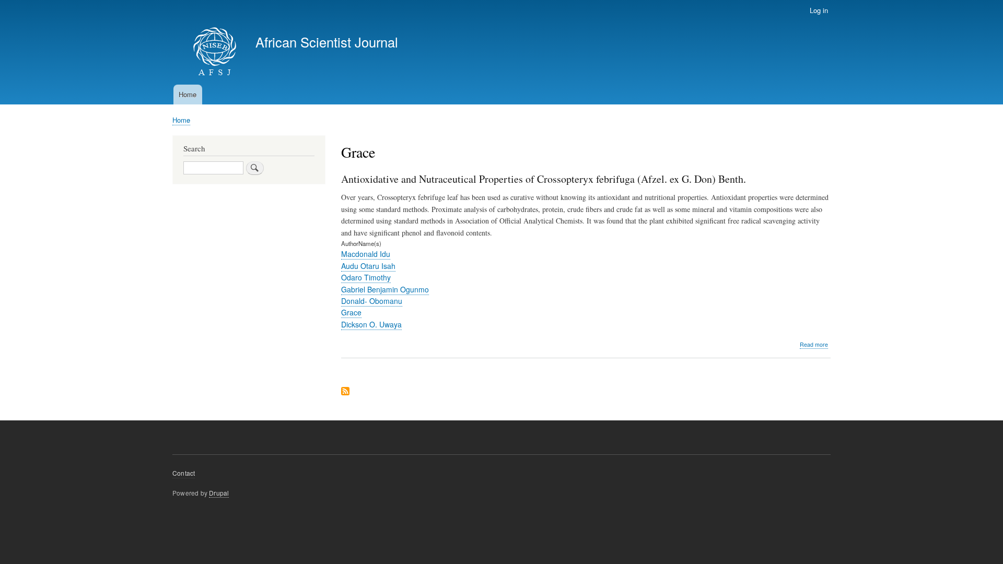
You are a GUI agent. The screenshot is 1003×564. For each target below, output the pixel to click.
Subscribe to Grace (345, 392)
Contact (183, 472)
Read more (814, 344)
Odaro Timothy (366, 277)
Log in (819, 10)
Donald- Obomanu (371, 301)
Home (187, 94)
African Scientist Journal (326, 41)
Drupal (219, 492)
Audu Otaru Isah (368, 266)
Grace (351, 312)
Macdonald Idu (365, 254)
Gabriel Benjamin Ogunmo (385, 289)
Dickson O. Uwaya (371, 324)
